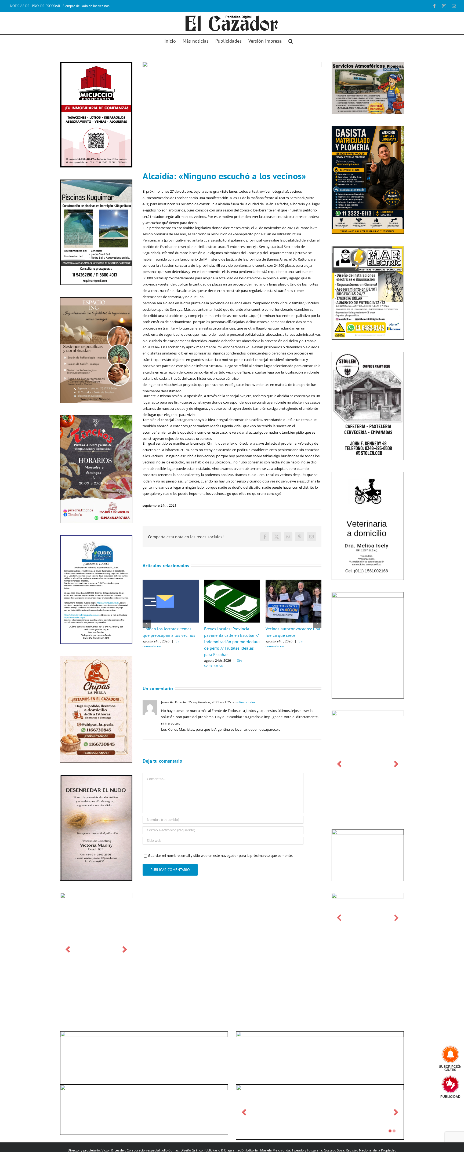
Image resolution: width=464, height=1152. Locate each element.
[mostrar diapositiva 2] (394, 1130)
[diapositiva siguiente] (124, 949)
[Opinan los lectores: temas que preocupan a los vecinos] (171, 582)
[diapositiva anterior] (67, 949)
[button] (290, 41)
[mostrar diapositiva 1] (390, 1130)
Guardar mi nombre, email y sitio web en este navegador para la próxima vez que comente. (220, 855)
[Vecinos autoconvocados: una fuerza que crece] (294, 582)
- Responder (246, 702)
